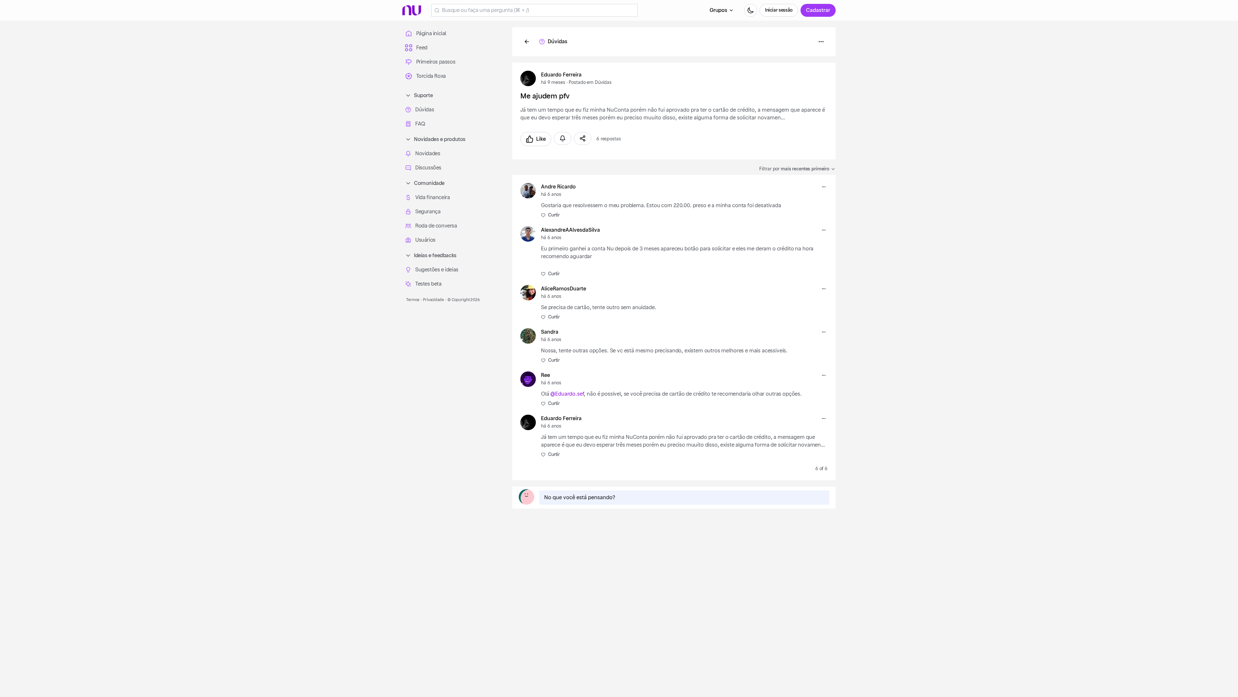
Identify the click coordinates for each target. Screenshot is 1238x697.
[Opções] (821, 41)
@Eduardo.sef (567, 394)
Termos (412, 300)
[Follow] (562, 138)
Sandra (549, 332)
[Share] (582, 138)
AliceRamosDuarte (563, 288)
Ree (545, 375)
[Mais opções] (824, 187)
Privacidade (433, 300)
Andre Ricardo (558, 186)
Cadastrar (818, 10)
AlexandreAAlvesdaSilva (570, 230)
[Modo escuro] (750, 10)
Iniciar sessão (778, 10)
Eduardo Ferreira (561, 74)
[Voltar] (526, 41)
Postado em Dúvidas (590, 82)
